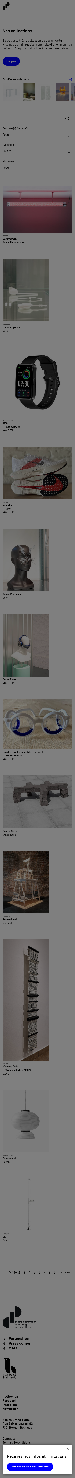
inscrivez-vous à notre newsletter (30, 1466)
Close (67, 1448)
